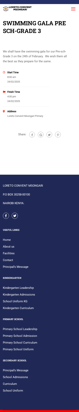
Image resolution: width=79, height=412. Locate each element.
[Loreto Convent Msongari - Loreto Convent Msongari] (17, 9)
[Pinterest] (58, 134)
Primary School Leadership (20, 329)
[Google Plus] (41, 134)
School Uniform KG (15, 301)
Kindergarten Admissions (19, 294)
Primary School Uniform (18, 349)
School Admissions (15, 377)
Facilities (9, 253)
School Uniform (13, 390)
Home (7, 240)
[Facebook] (32, 134)
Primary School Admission (20, 336)
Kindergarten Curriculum (18, 308)
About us (8, 246)
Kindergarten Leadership (18, 288)
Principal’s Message (15, 267)
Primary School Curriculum (20, 342)
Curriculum (10, 384)
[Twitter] (49, 134)
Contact (8, 260)
